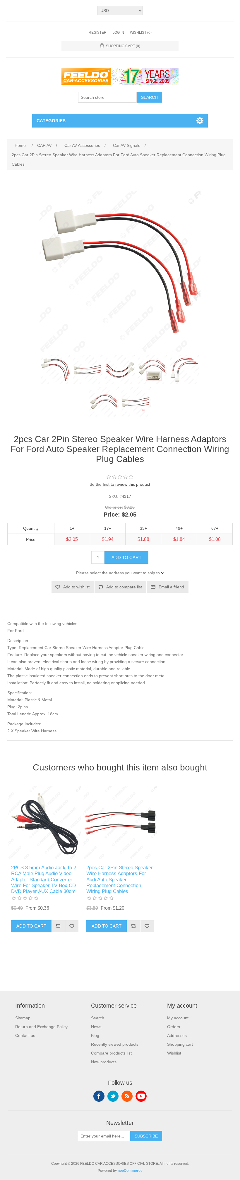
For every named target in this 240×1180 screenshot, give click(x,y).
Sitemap (22, 1018)
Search (149, 97)
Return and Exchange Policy (41, 1026)
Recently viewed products (114, 1044)
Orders (173, 1026)
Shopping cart (180, 1044)
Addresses (177, 1035)
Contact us (25, 1035)
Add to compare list (124, 587)
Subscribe (146, 1136)
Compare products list (111, 1053)
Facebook (98, 1096)
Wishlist (174, 1053)
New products (103, 1062)
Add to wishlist (76, 587)
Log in (118, 32)
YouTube (141, 1096)
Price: (112, 515)
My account (177, 1018)
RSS (127, 1096)
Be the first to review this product (120, 484)
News (96, 1026)
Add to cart (126, 557)
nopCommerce (130, 1171)
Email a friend (171, 587)
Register (98, 32)
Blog (95, 1035)
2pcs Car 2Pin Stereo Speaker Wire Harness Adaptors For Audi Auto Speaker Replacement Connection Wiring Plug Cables (119, 879)
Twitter (113, 1096)
